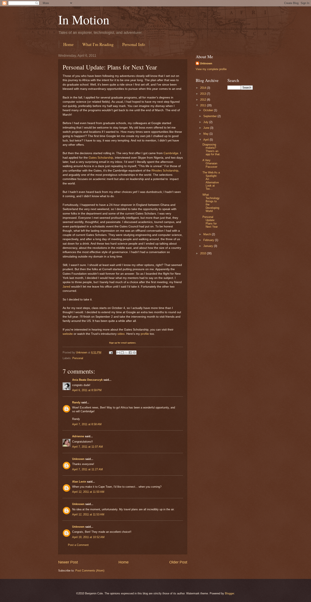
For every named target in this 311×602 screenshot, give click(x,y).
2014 (203, 87)
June (206, 127)
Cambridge (171, 153)
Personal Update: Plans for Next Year (210, 221)
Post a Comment (78, 545)
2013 (203, 93)
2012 (203, 99)
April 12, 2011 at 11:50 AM (88, 491)
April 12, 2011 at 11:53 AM (88, 514)
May (206, 133)
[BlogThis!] (122, 352)
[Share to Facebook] (130, 352)
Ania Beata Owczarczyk (87, 379)
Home (68, 44)
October (208, 110)
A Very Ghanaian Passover (209, 163)
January (208, 246)
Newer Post (68, 562)
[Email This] (118, 352)
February (209, 240)
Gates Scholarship (101, 157)
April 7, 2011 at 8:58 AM (87, 424)
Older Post (178, 562)
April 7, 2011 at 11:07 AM (87, 446)
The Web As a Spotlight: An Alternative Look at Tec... (211, 180)
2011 (203, 105)
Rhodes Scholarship (164, 170)
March (207, 234)
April (206, 139)
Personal (77, 358)
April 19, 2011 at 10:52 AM (88, 537)
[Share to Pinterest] (134, 352)
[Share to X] (126, 352)
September (210, 116)
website (68, 333)
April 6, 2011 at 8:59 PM (87, 390)
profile (145, 333)
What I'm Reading (98, 44)
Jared (66, 286)
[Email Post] (111, 352)
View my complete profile (211, 69)
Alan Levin (79, 481)
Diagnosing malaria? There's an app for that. (211, 149)
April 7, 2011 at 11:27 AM (87, 469)
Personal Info (133, 44)
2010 (203, 253)
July (206, 122)
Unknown (78, 459)
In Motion (83, 19)
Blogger (229, 593)
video (121, 333)
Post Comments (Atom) (89, 570)
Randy (76, 402)
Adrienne (78, 436)
